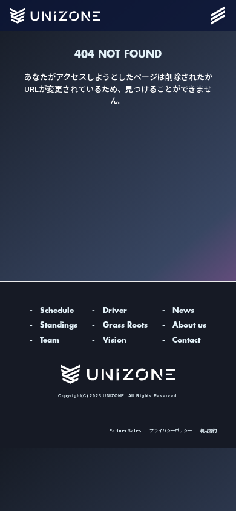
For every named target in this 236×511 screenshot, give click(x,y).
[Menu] (217, 15)
